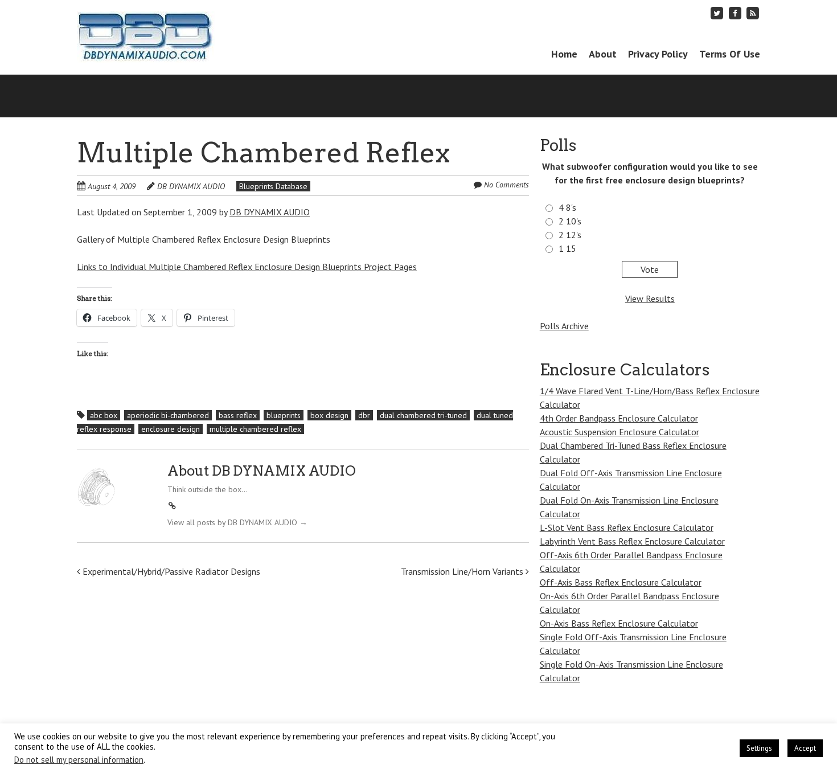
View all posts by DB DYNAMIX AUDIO (237, 522)
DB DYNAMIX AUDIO (191, 186)
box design (329, 415)
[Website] (172, 506)
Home (564, 53)
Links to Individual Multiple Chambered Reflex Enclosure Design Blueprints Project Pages (247, 266)
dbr (364, 415)
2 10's (570, 221)
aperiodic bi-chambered (168, 415)
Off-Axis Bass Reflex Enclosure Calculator (620, 582)
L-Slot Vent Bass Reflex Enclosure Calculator (626, 527)
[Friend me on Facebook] (735, 13)
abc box (103, 415)
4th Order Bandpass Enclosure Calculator (619, 418)
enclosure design (170, 429)
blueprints (283, 415)
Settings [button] (759, 748)
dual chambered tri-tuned (423, 415)
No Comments (506, 184)
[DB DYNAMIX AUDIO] (146, 40)
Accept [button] (805, 748)
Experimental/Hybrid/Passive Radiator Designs (170, 571)
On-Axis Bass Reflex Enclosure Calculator (619, 623)
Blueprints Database (273, 186)
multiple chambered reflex (255, 429)
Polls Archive (564, 326)
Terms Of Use (729, 53)
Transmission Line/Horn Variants (463, 571)
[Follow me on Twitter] (717, 13)
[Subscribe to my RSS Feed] (752, 13)
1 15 (567, 248)
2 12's (570, 234)
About (603, 53)
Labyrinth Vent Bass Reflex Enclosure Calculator (632, 541)
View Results (650, 298)
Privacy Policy (658, 53)
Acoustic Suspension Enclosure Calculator (619, 431)
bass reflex (238, 415)
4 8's (567, 207)
